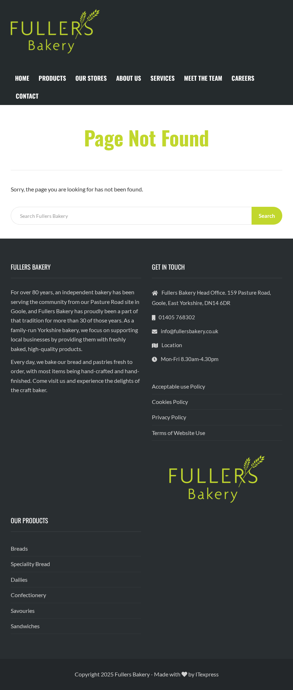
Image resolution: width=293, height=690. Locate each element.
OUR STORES (91, 78)
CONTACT (27, 95)
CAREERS (243, 78)
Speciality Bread (30, 563)
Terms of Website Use (178, 432)
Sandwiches (25, 625)
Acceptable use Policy (178, 386)
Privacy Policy (169, 417)
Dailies (19, 579)
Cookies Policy (170, 401)
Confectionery (28, 594)
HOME (22, 78)
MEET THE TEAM (203, 78)
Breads (19, 548)
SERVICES (162, 78)
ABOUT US (128, 78)
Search (267, 215)
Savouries (23, 610)
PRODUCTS (52, 78)
